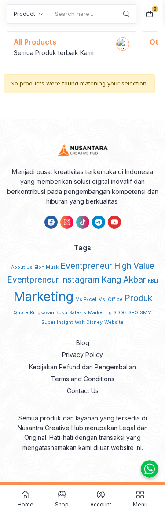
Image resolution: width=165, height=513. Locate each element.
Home (25, 504)
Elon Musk (46, 267)
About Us (22, 267)
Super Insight (57, 322)
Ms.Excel (85, 299)
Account (100, 504)
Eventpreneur (86, 266)
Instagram (80, 280)
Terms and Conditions (82, 379)
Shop (62, 504)
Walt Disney (89, 322)
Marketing (43, 296)
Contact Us (83, 390)
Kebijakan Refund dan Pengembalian (82, 367)
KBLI (153, 281)
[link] (51, 222)
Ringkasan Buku (48, 313)
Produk (138, 298)
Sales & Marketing (90, 313)
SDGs (120, 313)
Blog (82, 342)
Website (114, 322)
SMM (146, 313)
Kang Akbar (123, 280)
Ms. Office (110, 299)
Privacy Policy (82, 354)
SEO (133, 313)
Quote (20, 313)
